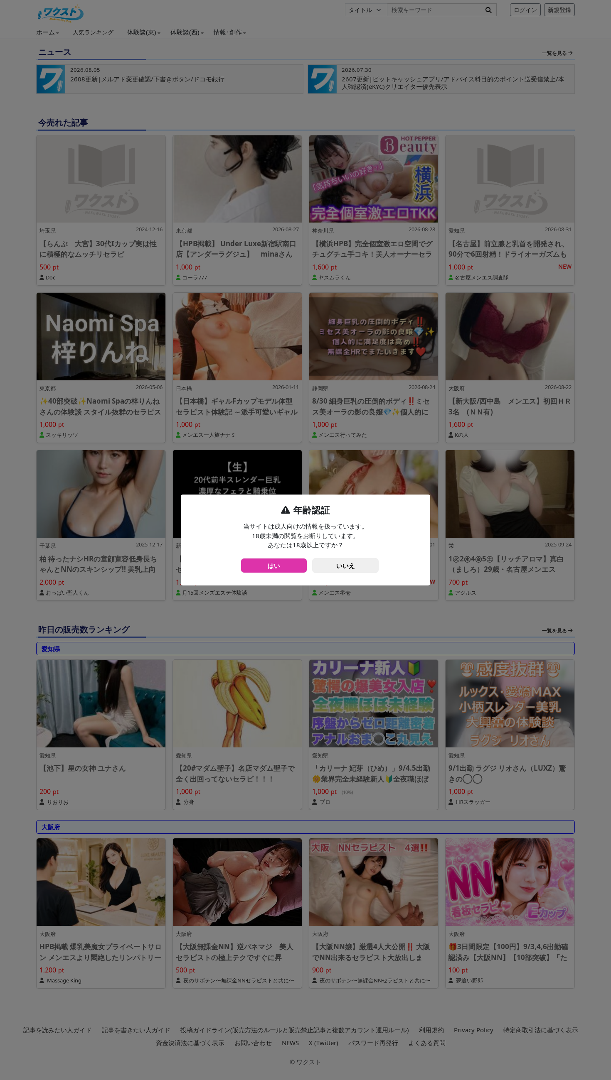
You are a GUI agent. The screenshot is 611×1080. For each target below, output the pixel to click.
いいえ (345, 565)
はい (274, 565)
